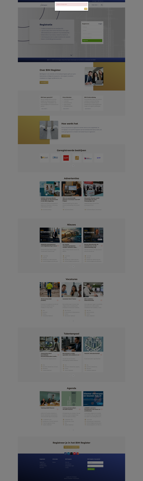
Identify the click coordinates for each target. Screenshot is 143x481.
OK (86, 8)
